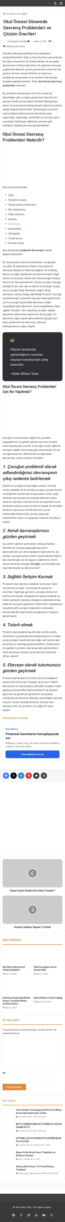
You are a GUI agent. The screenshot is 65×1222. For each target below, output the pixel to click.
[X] (13, 775)
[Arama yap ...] (61, 4)
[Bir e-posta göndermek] (28, 41)
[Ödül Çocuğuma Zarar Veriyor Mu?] (48, 956)
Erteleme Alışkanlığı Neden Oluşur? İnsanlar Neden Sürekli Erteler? (16, 1001)
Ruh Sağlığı (22, 13)
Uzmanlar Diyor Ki (25, 1117)
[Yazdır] (44, 775)
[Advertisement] (32, 818)
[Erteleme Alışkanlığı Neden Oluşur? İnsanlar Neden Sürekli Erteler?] (17, 987)
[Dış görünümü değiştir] (55, 4)
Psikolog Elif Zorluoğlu (17, 41)
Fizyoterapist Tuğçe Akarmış (29, 1173)
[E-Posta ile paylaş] (36, 775)
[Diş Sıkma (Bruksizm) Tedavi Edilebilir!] (17, 956)
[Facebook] (6, 775)
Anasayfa (10, 13)
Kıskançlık (13, 223)
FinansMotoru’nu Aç (32, 754)
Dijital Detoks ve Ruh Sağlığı (48, 998)
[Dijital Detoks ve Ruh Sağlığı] (48, 987)
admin (20, 1159)
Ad (4, 1073)
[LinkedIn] (21, 775)
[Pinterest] (29, 775)
